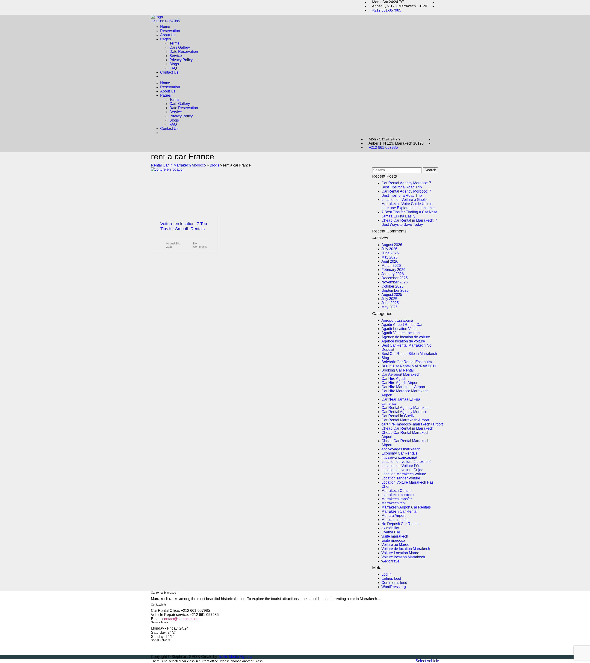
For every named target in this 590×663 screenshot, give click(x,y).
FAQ (173, 68)
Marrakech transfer (396, 499)
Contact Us (169, 72)
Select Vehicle (427, 661)
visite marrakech (394, 536)
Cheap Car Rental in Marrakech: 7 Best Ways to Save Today (409, 222)
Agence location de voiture (403, 341)
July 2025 (389, 299)
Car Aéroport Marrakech (400, 374)
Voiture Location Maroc (400, 553)
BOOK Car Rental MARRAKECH (408, 366)
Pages (165, 39)
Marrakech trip (393, 503)
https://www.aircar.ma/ (399, 457)
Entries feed (391, 578)
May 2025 (389, 307)
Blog (385, 358)
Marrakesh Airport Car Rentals (406, 507)
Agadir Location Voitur (399, 329)
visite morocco (393, 540)
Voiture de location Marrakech (405, 549)
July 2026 (389, 249)
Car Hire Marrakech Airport (403, 387)
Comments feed (394, 583)
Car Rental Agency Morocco (404, 412)
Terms (174, 43)
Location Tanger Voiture (400, 478)
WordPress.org (393, 587)
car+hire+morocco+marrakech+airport (412, 424)
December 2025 (394, 278)
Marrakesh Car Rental (399, 511)
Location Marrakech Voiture (403, 474)
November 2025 (394, 282)
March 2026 (391, 266)
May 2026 (389, 257)
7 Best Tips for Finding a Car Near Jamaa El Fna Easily (409, 214)
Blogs (174, 64)
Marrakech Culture (396, 491)
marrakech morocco (397, 495)
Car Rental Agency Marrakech (406, 408)
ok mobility (390, 528)
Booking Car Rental (397, 370)
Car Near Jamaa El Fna (400, 399)
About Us (167, 35)
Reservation (170, 31)
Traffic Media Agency (235, 657)
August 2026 (391, 245)
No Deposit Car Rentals (400, 524)
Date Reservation (183, 52)
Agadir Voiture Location (400, 333)
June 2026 (390, 253)
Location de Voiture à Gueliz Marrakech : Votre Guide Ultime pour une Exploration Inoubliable (408, 204)
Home (165, 27)
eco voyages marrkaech (400, 449)
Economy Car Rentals (399, 453)
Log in (386, 574)
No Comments (200, 245)
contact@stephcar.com (180, 619)
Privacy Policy (181, 60)
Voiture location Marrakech (403, 557)
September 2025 (395, 290)
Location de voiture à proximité (406, 462)
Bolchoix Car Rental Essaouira (406, 362)
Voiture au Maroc (395, 545)
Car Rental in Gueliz (398, 416)
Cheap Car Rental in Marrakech (407, 428)
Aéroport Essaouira (397, 320)
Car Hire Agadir (394, 379)
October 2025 (392, 286)
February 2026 (393, 270)
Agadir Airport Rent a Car (401, 325)
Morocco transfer (395, 520)
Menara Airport (393, 515)
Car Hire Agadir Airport (399, 383)
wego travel (390, 561)
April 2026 (389, 261)
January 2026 (392, 274)
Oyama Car (390, 532)
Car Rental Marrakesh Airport (405, 420)
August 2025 (391, 295)
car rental (389, 403)
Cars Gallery (179, 47)
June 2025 (390, 303)
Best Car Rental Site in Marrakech (409, 354)
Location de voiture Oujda (402, 470)
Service (175, 56)
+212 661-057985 (386, 10)
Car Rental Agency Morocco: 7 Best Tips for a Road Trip (406, 185)
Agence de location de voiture (405, 337)
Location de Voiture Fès (400, 466)
